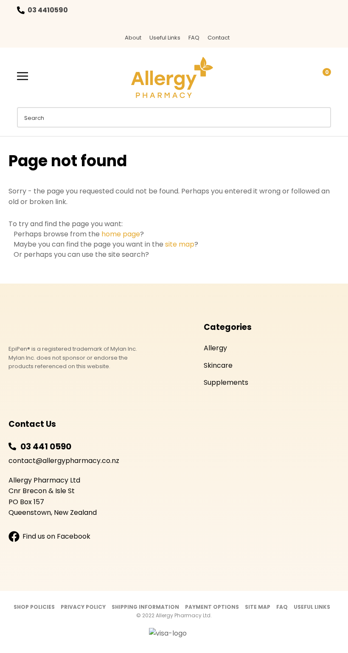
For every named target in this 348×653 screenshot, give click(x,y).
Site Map (257, 606)
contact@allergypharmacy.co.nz (63, 461)
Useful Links (164, 38)
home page (120, 234)
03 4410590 (48, 10)
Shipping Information (145, 606)
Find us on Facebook (56, 536)
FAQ (193, 38)
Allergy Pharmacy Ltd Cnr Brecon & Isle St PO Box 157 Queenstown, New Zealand (52, 496)
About (133, 38)
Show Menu (22, 76)
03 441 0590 (45, 446)
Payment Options (212, 606)
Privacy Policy (83, 606)
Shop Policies (34, 606)
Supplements (226, 382)
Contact (219, 38)
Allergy (215, 348)
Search (321, 117)
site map (179, 244)
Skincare (218, 365)
